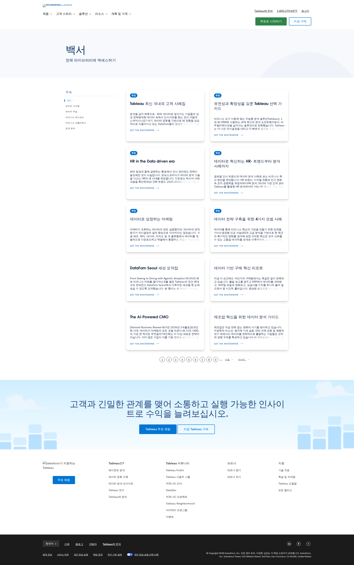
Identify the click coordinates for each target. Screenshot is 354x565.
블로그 (79, 544)
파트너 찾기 (234, 470)
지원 (281, 463)
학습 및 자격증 (286, 477)
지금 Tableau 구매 (196, 429)
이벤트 (170, 516)
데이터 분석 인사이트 (121, 483)
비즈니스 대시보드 (75, 117)
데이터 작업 (71, 111)
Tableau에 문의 (263, 11)
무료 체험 (64, 480)
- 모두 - (69, 100)
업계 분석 (70, 128)
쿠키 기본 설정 (114, 554)
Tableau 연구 (116, 490)
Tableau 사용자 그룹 (178, 477)
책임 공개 (98, 554)
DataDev (171, 490)
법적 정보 (47, 554)
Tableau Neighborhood (180, 503)
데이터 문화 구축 (118, 477)
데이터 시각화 (73, 106)
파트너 (231, 463)
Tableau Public (175, 470)
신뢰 (67, 544)
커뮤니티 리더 (174, 483)
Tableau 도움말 (287, 483)
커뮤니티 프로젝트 (176, 497)
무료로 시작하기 (271, 21)
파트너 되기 (234, 477)
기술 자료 (283, 470)
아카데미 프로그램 (176, 510)
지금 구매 (300, 21)
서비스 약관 (63, 554)
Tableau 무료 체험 (157, 429)
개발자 (93, 544)
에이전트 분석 (117, 470)
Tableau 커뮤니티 (178, 463)
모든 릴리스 (285, 490)
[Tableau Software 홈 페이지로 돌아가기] (58, 4)
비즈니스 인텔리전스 (76, 123)
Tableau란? (116, 463)
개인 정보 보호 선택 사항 (146, 554)
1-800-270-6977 (287, 11)
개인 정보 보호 (81, 554)
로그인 (305, 11)
